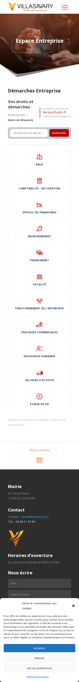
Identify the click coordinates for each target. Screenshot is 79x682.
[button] (73, 606)
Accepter (39, 648)
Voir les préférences (39, 668)
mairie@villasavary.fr (35, 517)
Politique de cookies (37, 676)
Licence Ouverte (16, 424)
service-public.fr (40, 420)
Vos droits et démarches (20, 104)
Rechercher (59, 133)
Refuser (40, 658)
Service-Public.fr (54, 112)
